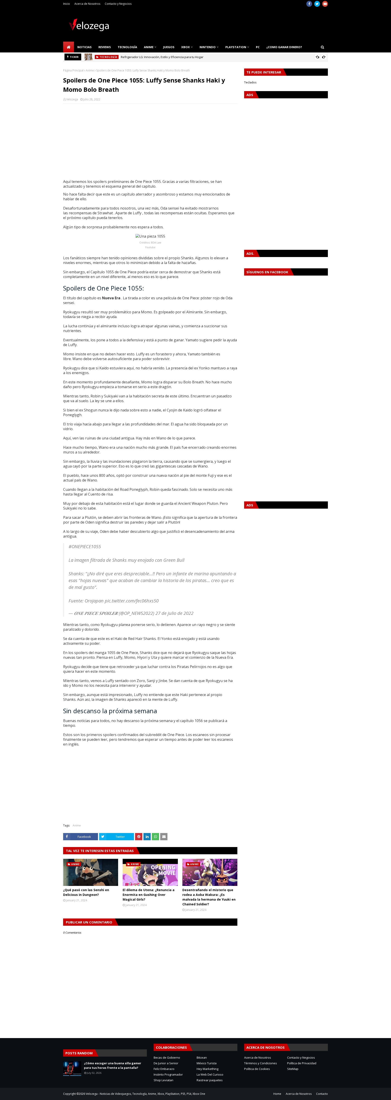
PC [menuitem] (258, 47)
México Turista (207, 1063)
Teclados (250, 82)
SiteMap (292, 1069)
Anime (90, 70)
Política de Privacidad (301, 1063)
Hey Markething (207, 1069)
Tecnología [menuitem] (127, 47)
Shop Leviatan (163, 1080)
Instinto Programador (168, 1074)
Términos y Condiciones (260, 1063)
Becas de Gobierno (167, 1057)
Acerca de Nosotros (87, 4)
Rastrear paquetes (210, 1080)
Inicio (66, 4)
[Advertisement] (150, 140)
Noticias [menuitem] (84, 47)
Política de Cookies (257, 1069)
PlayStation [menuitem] (235, 47)
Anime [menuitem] (148, 47)
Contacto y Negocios (118, 4)
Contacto (322, 1094)
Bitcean (202, 1057)
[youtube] (325, 4)
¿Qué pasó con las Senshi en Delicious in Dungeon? (86, 892)
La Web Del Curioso (210, 1074)
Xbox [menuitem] (185, 47)
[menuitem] (68, 47)
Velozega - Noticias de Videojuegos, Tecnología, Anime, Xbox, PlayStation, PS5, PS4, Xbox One (145, 1094)
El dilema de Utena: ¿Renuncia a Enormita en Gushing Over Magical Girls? (148, 895)
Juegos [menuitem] (168, 47)
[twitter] (317, 4)
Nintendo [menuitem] (208, 47)
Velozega (72, 99)
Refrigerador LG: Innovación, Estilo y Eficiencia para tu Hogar (162, 57)
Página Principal (73, 70)
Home (277, 1094)
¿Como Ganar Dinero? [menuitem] (284, 47)
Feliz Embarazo (164, 1069)
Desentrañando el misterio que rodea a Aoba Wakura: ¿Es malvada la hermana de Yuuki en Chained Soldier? (209, 897)
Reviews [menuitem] (104, 47)
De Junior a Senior (166, 1063)
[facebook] (309, 4)
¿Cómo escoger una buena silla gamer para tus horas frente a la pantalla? (112, 1065)
